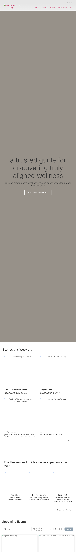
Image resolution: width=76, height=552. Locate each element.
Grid (60, 529)
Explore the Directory (64, 510)
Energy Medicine (46, 390)
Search (68, 529)
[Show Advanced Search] (51, 529)
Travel (42, 432)
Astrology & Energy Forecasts (15, 390)
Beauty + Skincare (11, 432)
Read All (70, 440)
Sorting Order (55, 529)
